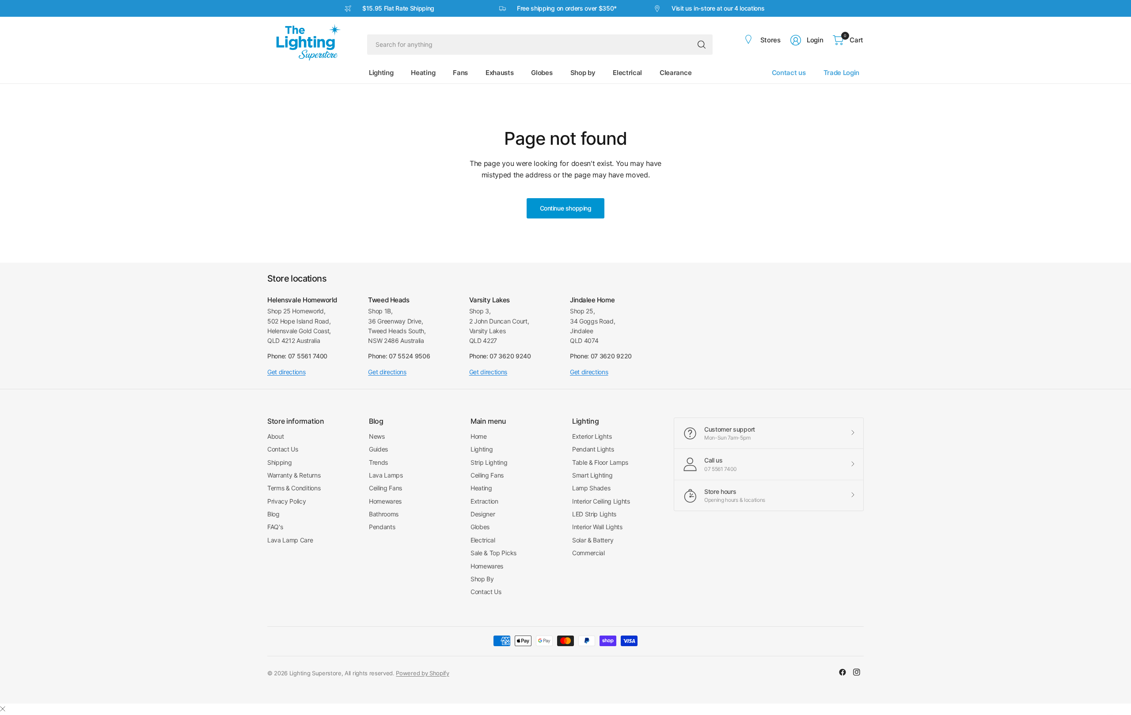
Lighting (482, 449)
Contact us (789, 72)
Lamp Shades (591, 488)
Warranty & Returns (293, 475)
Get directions (286, 372)
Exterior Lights (591, 436)
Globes (480, 527)
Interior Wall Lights (597, 527)
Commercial (588, 553)
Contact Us (282, 449)
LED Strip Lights (594, 514)
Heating (481, 488)
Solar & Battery (592, 540)
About (275, 436)
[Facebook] (842, 672)
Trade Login (841, 72)
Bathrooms (384, 514)
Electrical (483, 540)
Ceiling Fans (385, 488)
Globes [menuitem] (541, 72)
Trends (378, 462)
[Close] (2, 708)
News (377, 436)
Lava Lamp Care (290, 540)
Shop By (482, 579)
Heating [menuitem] (423, 72)
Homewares (385, 501)
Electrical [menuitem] (627, 72)
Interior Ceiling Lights (601, 501)
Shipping (279, 462)
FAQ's (275, 527)
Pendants (382, 527)
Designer (483, 514)
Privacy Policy (286, 501)
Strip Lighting (489, 462)
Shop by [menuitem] (583, 72)
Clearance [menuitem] (675, 72)
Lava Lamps (386, 475)
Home (479, 436)
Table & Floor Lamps (600, 462)
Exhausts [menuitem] (499, 72)
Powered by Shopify (422, 673)
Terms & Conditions (293, 488)
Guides (378, 449)
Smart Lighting (592, 475)
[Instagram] (857, 672)
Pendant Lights (593, 449)
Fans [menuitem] (460, 72)
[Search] (702, 44)
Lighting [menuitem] (381, 72)
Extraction (484, 501)
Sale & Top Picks (493, 553)
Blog (273, 514)
